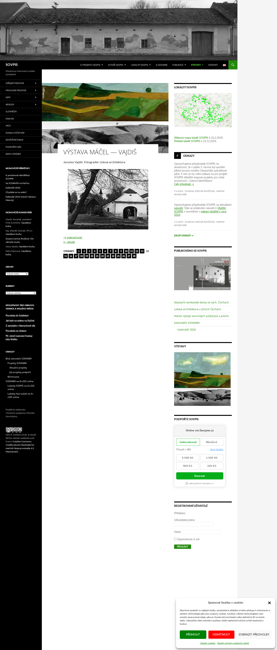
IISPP (8, 97)
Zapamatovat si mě (188, 539)
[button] (269, 603)
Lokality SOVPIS (139, 64)
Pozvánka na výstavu (16, 331)
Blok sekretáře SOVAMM (18, 358)
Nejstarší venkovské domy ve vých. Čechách (201, 302)
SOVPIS (12, 65)
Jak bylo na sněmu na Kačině (20, 321)
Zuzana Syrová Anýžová (199, 191)
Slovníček (11, 111)
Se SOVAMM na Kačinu (17, 183)
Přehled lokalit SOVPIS (187, 141)
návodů (178, 208)
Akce (8, 125)
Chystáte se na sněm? (16, 192)
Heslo (177, 532)
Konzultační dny (15, 132)
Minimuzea (13, 376)
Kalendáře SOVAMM (187, 323)
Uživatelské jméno (184, 520)
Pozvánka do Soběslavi (17, 316)
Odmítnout (221, 634)
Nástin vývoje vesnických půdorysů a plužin (201, 316)
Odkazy (188, 156)
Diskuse (10, 118)
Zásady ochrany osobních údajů (233, 643)
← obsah (69, 242)
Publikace (177, 64)
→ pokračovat (73, 237)
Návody (10, 104)
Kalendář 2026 (187, 329)
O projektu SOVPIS (90, 64)
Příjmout (193, 634)
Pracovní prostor (16, 90)
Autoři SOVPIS (115, 64)
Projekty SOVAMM (17, 363)
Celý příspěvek (184, 184)
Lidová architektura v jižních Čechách (197, 309)
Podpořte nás (13, 146)
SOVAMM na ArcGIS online (20, 381)
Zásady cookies (207, 643)
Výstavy (196, 64)
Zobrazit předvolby (254, 634)
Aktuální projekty (18, 367)
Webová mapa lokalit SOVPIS (191, 138)
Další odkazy (184, 236)
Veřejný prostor (15, 83)
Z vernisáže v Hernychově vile (20, 326)
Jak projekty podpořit (20, 372)
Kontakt (213, 64)
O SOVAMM (161, 64)
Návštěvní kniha (14, 139)
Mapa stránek (13, 153)
